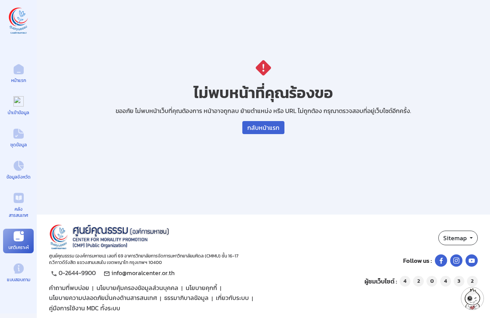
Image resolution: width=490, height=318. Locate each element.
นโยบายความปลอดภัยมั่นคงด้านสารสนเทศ (103, 297)
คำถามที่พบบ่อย (69, 288)
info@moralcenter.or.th (143, 273)
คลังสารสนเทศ (18, 212)
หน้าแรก (18, 80)
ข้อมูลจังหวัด (19, 177)
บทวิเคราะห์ (18, 247)
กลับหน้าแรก (263, 127)
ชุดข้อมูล (18, 144)
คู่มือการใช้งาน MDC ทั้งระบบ (84, 308)
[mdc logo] (172, 235)
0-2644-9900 (77, 273)
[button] (472, 298)
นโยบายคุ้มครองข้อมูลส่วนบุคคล (137, 288)
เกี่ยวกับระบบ (232, 297)
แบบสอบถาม (18, 279)
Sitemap (455, 238)
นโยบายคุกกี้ (201, 288)
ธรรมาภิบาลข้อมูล (186, 297)
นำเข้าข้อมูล (18, 112)
